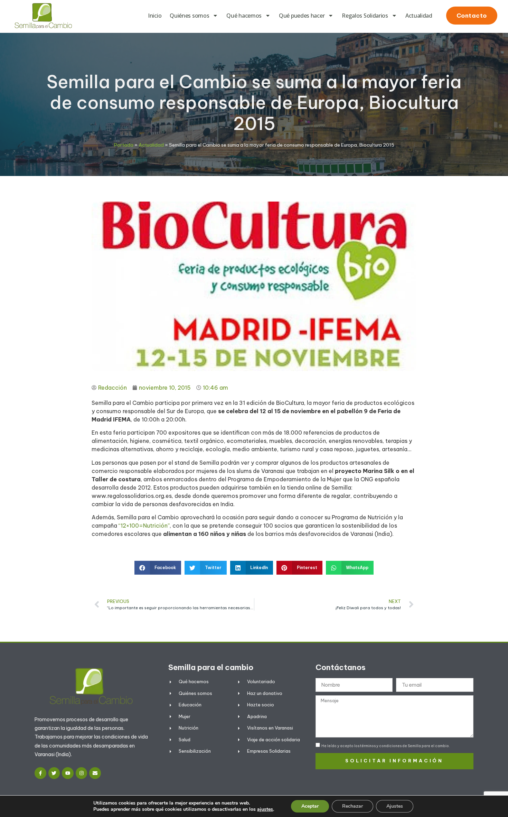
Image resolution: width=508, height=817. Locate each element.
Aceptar (310, 806)
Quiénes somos (189, 15)
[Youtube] (68, 773)
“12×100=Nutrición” (144, 525)
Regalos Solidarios (365, 15)
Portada (123, 145)
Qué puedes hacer (301, 15)
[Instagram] (81, 773)
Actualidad (418, 15)
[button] (157, 568)
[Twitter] (54, 773)
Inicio (154, 15)
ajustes (265, 809)
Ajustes (394, 806)
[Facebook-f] (40, 773)
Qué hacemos (244, 15)
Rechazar (352, 806)
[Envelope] (95, 773)
